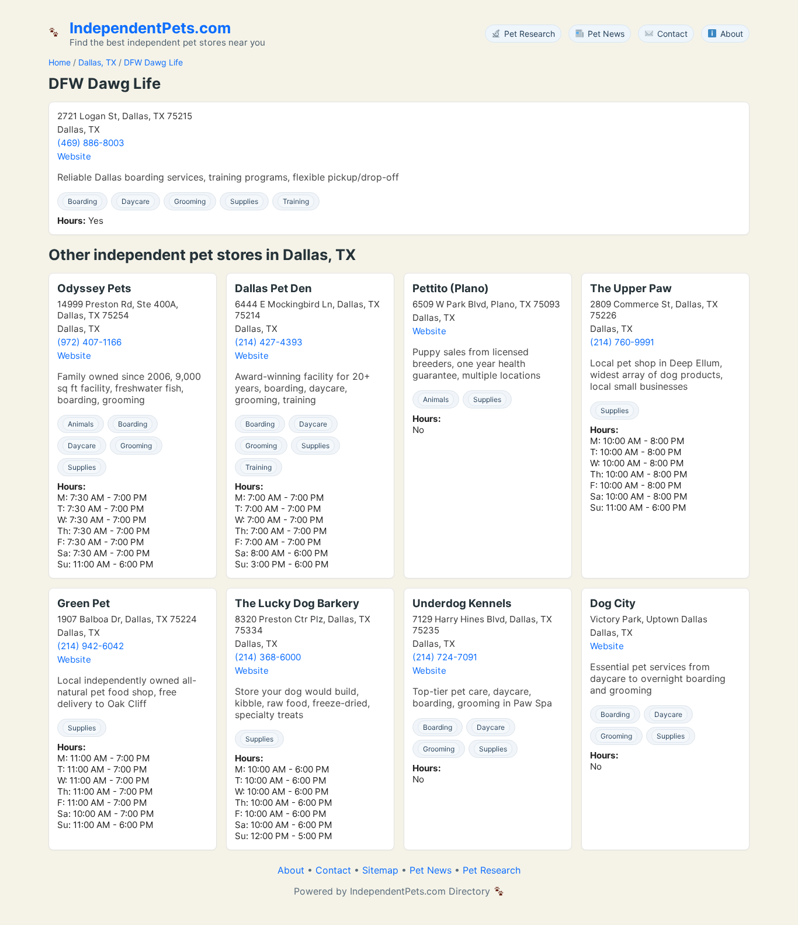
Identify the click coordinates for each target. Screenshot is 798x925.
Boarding (82, 201)
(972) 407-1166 (89, 342)
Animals (80, 424)
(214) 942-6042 (90, 646)
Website (74, 156)
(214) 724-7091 (444, 657)
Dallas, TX (97, 62)
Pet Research (492, 870)
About (290, 870)
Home (59, 62)
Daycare (136, 201)
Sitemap (380, 870)
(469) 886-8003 (90, 142)
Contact (333, 870)
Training (296, 201)
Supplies (244, 201)
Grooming (190, 201)
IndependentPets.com (150, 28)
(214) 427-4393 (269, 342)
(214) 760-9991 (622, 342)
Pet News (431, 870)
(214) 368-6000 (268, 657)
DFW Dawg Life (153, 62)
